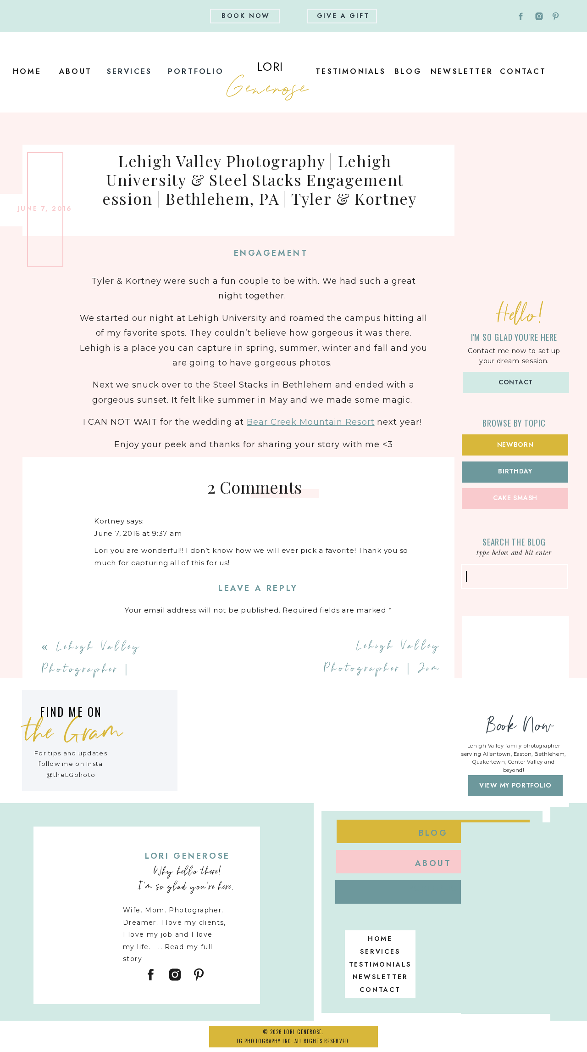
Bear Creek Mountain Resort (310, 422)
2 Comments (254, 487)
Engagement (271, 253)
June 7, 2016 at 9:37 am (138, 533)
